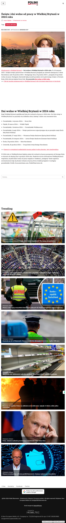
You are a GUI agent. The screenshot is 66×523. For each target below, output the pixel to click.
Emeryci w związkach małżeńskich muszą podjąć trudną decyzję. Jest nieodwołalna (31, 149)
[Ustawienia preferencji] (64, 392)
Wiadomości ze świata (20, 20)
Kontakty (11, 486)
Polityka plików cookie (59, 521)
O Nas (3, 486)
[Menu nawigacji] (3, 3)
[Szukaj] (63, 3)
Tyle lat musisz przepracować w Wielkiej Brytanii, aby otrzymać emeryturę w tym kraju (32, 81)
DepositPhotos (38, 505)
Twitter (27, 486)
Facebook (19, 486)
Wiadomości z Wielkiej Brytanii (11, 70)
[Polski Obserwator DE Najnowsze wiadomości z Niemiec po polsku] (33, 3)
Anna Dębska (7, 20)
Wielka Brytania (11, 24)
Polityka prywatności (47, 521)
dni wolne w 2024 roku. (42, 79)
